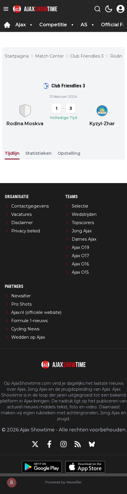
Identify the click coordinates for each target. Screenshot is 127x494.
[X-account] (35, 444)
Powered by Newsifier (63, 482)
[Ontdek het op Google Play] (42, 467)
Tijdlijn (12, 153)
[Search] (97, 8)
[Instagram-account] (63, 444)
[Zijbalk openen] (5, 8)
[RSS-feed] (77, 444)
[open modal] (120, 9)
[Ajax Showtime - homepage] (35, 9)
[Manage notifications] (11, 482)
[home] (7, 24)
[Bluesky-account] (91, 444)
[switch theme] (109, 9)
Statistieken (38, 153)
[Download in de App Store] (85, 467)
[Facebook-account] (49, 444)
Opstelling (69, 153)
